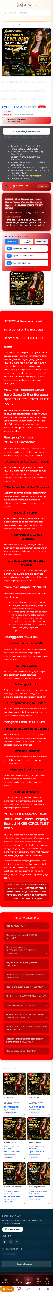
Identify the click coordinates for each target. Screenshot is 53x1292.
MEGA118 (14, 24)
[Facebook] (4, 1241)
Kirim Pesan (14, 1229)
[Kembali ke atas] (48, 1274)
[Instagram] (10, 1241)
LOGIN (28, 1283)
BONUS (5, 1283)
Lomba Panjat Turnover (26, 241)
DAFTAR (43, 186)
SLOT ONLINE (43, 24)
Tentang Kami (9, 1254)
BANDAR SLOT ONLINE (28, 18)
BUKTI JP (38, 1283)
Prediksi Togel (41, 241)
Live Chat (47, 1283)
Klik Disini (36, 178)
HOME (7, 18)
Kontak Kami (8, 1258)
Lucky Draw (11, 241)
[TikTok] (17, 1241)
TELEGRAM (17, 1283)
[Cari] (5, 13)
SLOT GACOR (27, 24)
